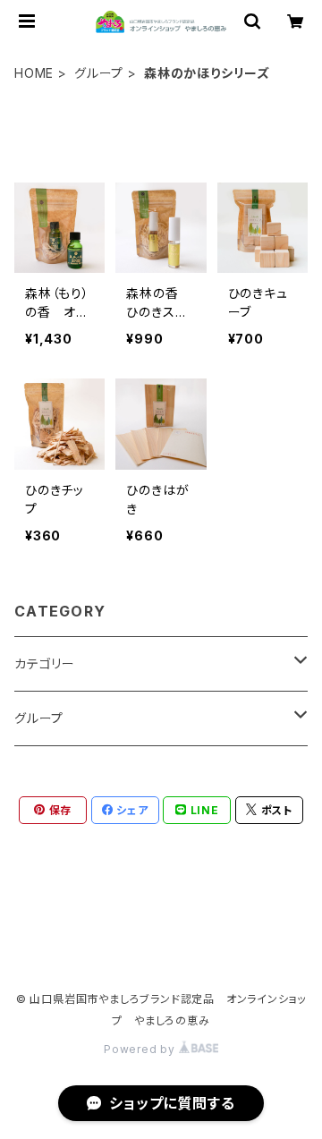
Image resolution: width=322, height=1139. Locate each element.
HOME (34, 73)
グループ (98, 73)
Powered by (141, 1049)
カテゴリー (44, 663)
